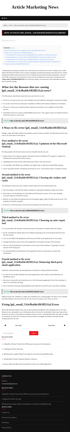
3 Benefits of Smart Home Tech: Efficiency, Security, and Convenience (27, 344)
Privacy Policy (6, 428)
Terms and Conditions (9, 417)
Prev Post (18, 325)
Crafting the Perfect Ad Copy (13, 349)
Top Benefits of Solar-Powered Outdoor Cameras (20, 359)
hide (13, 48)
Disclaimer (5, 423)
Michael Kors (12, 40)
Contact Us (5, 412)
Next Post (51, 325)
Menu (5, 18)
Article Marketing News (35, 7)
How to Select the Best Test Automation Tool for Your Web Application (27, 364)
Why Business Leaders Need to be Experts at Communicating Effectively (28, 354)
